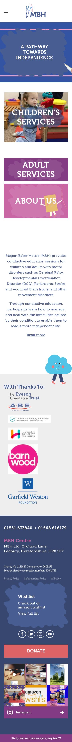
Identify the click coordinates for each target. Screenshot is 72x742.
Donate (36, 651)
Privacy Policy (11, 578)
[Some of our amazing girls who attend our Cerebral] (14, 695)
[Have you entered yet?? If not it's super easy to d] (57, 674)
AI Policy (56, 578)
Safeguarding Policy (35, 578)
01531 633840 (18, 528)
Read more (36, 335)
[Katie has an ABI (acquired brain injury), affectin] (14, 674)
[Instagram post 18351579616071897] (57, 695)
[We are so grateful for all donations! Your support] (36, 695)
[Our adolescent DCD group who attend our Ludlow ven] (36, 674)
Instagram (23, 712)
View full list (28, 613)
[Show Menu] (6, 11)
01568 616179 (52, 528)
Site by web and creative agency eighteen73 (36, 738)
